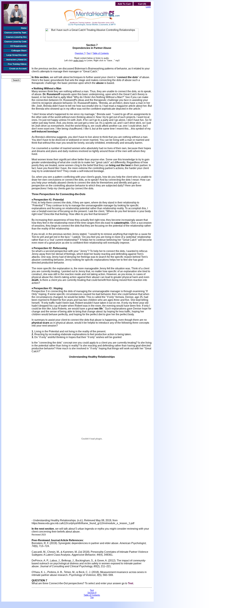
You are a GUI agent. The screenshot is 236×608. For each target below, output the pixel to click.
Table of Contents (100, 53)
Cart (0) (142, 4)
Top (92, 597)
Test (89, 53)
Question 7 (80, 53)
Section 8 (91, 592)
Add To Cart (124, 4)
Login (148, 7)
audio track (78, 60)
